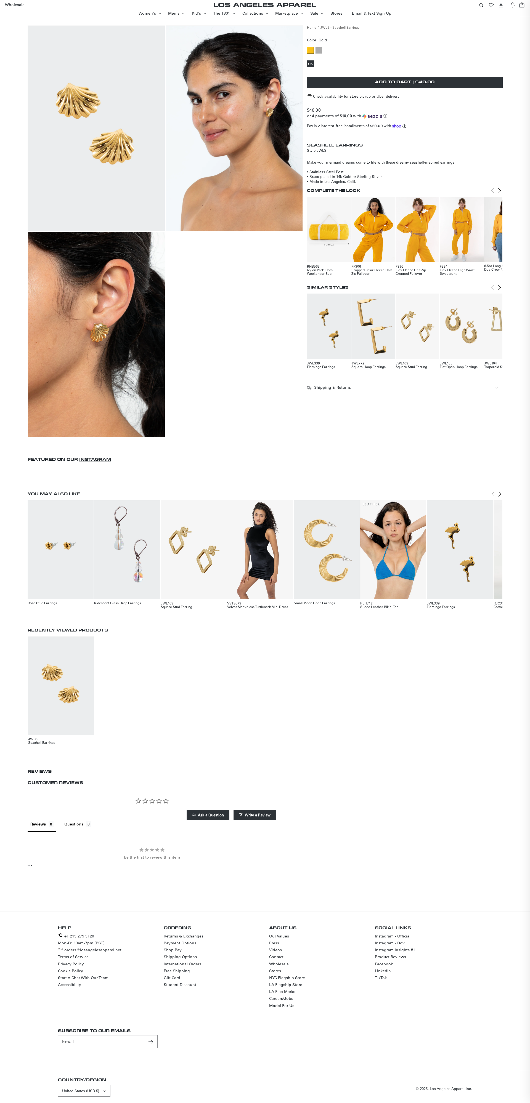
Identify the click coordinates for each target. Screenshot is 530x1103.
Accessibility (69, 984)
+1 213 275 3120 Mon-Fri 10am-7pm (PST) (81, 939)
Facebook (384, 963)
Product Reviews (390, 956)
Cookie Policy (70, 970)
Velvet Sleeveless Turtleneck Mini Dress (257, 606)
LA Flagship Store (285, 984)
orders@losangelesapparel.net (92, 949)
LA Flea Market (283, 991)
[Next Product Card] (499, 190)
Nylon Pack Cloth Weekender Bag (320, 272)
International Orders (182, 963)
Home (311, 27)
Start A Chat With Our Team (83, 977)
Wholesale (279, 963)
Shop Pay (173, 949)
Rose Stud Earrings (42, 603)
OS (311, 64)
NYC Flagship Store (287, 977)
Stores (275, 970)
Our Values (279, 936)
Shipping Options (180, 956)
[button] (481, 5)
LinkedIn (383, 970)
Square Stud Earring (411, 366)
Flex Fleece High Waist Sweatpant (457, 272)
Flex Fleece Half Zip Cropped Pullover (411, 272)
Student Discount (180, 984)
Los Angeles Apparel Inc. (451, 1088)
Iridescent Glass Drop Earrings (117, 603)
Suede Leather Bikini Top (379, 606)
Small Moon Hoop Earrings (314, 603)
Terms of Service (73, 956)
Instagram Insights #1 (395, 949)
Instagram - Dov (390, 943)
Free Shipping (177, 970)
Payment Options (180, 943)
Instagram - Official (392, 936)
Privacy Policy (71, 963)
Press (274, 943)
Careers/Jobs (281, 998)
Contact (276, 956)
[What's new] (512, 5)
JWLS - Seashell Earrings (339, 27)
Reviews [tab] (38, 824)
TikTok (381, 977)
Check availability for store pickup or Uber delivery (356, 96)
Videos (275, 949)
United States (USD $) (80, 1090)
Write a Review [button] (258, 814)
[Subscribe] (151, 1041)
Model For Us (281, 1005)
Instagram (95, 459)
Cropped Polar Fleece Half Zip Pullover (371, 272)
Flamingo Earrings (321, 366)
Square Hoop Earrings (368, 366)
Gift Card (172, 977)
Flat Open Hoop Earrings (459, 366)
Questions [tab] (73, 824)
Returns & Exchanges (183, 936)
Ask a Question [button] (211, 814)
